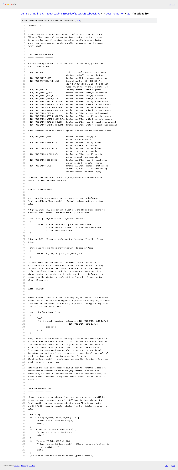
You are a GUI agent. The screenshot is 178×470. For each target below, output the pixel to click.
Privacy (24, 465)
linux (40, 13)
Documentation (115, 13)
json (173, 465)
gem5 (24, 13)
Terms (32, 465)
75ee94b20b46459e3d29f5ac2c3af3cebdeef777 (72, 13)
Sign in (172, 4)
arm (32, 13)
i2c (128, 13)
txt (166, 465)
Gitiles (16, 465)
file (78, 20)
